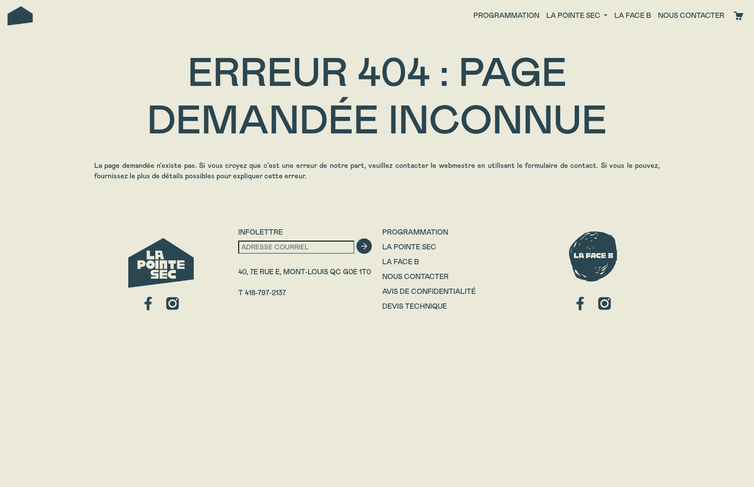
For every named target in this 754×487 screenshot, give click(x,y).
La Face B (400, 261)
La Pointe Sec (409, 247)
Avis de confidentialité (429, 291)
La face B (632, 15)
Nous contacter (691, 15)
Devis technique (414, 306)
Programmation (506, 15)
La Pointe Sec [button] (574, 15)
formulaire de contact (560, 165)
